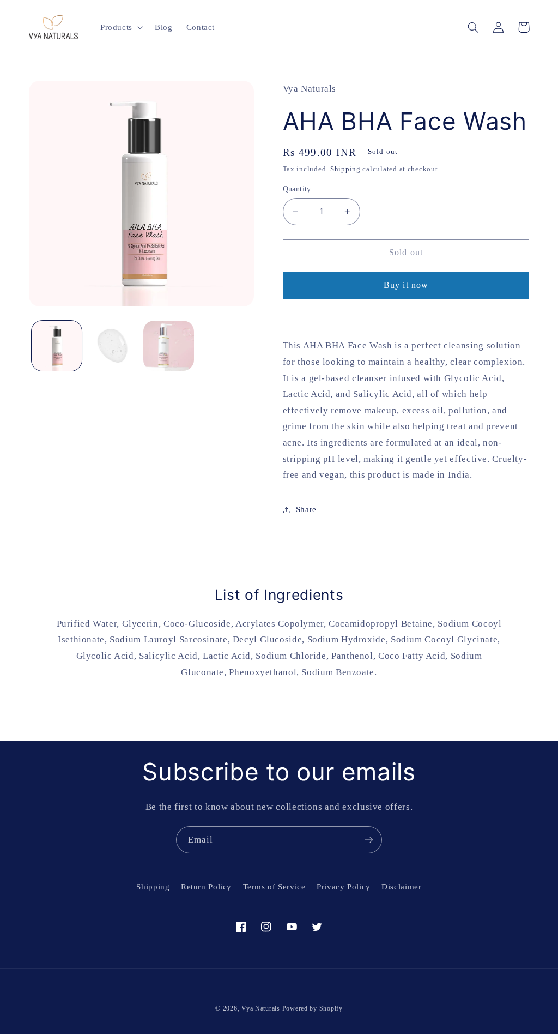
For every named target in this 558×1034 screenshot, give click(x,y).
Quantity (297, 189)
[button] (120, 27)
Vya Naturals (260, 1008)
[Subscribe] (368, 839)
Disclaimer (401, 886)
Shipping (345, 169)
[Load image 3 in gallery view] (168, 346)
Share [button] (306, 509)
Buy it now (406, 285)
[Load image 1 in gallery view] (57, 346)
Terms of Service (274, 886)
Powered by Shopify (312, 1008)
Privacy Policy (344, 886)
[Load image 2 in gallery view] (113, 346)
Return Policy (206, 886)
